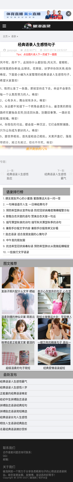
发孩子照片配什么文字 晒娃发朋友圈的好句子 (18, 293)
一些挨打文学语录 (18, 252)
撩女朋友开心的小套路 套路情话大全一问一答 (33, 198)
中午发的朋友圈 (15, 240)
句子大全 (43, 477)
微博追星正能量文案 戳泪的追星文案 (18, 344)
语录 (13, 36)
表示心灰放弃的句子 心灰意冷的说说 (54, 293)
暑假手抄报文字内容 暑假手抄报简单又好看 (32, 228)
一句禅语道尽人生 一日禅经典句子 (27, 204)
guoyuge (12, 50)
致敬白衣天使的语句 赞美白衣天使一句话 (31, 216)
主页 (5, 36)
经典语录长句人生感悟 (13, 417)
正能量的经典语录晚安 (13, 393)
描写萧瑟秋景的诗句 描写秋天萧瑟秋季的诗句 (33, 222)
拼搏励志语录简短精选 (13, 411)
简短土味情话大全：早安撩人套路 (54, 319)
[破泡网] (36, 26)
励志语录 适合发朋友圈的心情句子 (26, 234)
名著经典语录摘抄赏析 (13, 429)
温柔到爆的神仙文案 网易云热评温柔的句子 (18, 319)
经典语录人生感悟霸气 (13, 381)
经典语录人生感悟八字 (13, 387)
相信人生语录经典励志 (13, 423)
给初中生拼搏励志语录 (13, 399)
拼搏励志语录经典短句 (13, 405)
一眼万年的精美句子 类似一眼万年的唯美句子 (54, 344)
